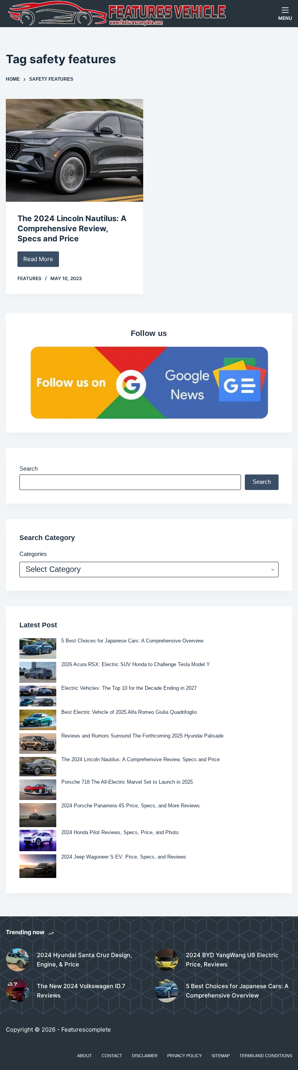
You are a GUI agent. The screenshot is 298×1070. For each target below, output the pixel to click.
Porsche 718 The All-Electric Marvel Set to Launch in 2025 (127, 782)
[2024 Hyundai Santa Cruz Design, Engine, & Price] (17, 959)
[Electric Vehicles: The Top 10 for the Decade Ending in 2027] (37, 696)
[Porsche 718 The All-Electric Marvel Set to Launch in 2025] (37, 789)
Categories (33, 554)
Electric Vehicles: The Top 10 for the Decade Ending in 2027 (129, 688)
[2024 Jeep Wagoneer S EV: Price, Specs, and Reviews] (37, 866)
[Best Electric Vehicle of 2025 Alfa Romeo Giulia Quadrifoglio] (37, 720)
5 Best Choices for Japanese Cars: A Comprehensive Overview (132, 641)
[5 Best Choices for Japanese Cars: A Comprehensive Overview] (37, 648)
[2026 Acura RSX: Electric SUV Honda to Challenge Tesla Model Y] (37, 672)
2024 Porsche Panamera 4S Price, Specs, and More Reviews (130, 806)
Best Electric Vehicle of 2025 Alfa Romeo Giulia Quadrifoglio (129, 712)
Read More (41, 261)
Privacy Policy (184, 1055)
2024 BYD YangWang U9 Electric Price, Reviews (232, 959)
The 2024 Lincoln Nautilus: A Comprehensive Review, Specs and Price (71, 228)
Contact (112, 1055)
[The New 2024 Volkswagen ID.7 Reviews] (17, 990)
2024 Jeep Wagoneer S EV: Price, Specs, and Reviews (123, 857)
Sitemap (220, 1055)
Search (28, 468)
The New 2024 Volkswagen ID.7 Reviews (81, 990)
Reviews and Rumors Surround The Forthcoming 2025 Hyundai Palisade (142, 736)
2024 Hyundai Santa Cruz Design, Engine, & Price (84, 959)
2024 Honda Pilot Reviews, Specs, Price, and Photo (119, 832)
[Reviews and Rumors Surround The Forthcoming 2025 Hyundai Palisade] (37, 743)
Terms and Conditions (265, 1055)
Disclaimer (145, 1055)
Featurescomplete (86, 1029)
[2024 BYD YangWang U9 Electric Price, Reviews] (166, 959)
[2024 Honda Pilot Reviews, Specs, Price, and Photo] (37, 840)
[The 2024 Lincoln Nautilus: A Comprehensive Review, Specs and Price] (74, 150)
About (84, 1055)
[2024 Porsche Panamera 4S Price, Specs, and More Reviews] (37, 815)
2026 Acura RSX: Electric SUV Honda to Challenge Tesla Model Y (135, 664)
